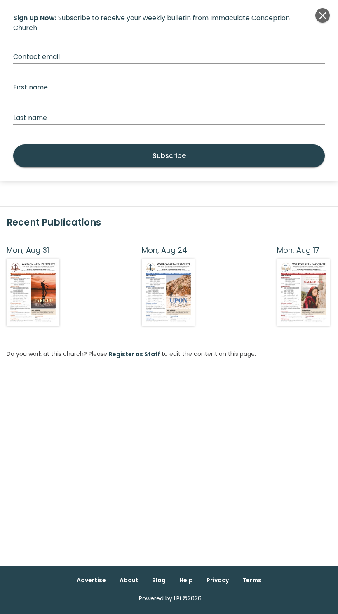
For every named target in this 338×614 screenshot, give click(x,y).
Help (186, 580)
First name (30, 87)
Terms (251, 580)
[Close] (322, 15)
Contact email (36, 56)
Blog (159, 580)
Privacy (218, 580)
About (129, 580)
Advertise (91, 580)
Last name (30, 117)
